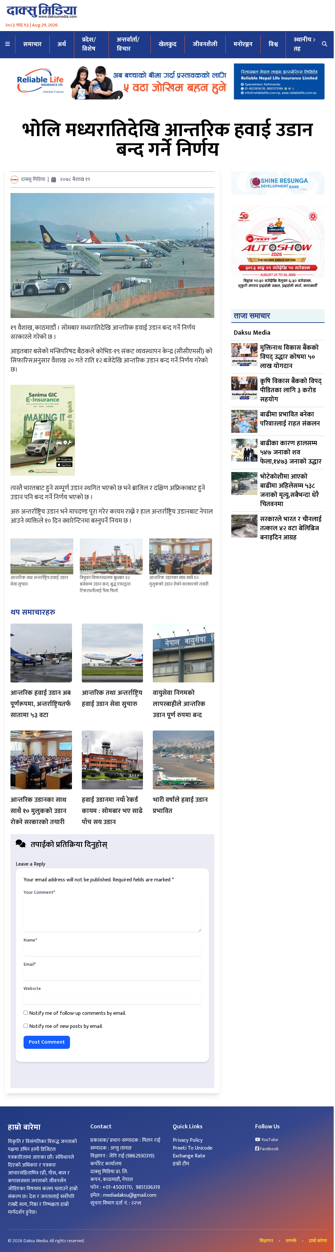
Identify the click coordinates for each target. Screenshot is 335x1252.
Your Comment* (39, 892)
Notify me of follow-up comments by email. (77, 1013)
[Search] (324, 44)
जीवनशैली (205, 44)
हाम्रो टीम (181, 1163)
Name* (30, 940)
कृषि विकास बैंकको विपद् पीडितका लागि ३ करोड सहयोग (291, 390)
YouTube (269, 1140)
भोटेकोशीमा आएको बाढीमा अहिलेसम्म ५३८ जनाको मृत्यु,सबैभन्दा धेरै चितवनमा (289, 490)
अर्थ (62, 44)
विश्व (273, 44)
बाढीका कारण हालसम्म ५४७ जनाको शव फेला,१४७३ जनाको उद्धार (291, 452)
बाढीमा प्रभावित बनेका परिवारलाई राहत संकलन (290, 419)
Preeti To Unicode (192, 1148)
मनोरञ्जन (243, 44)
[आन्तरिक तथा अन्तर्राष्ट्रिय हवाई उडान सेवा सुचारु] (41, 556)
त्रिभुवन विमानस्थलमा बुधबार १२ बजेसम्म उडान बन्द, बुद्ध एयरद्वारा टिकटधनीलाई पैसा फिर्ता (105, 584)
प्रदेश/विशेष (89, 44)
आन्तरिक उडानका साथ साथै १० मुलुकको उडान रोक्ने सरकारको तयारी (178, 581)
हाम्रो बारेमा (318, 1241)
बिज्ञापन (266, 1241)
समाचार (32, 44)
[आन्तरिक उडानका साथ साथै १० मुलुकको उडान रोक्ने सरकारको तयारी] (180, 556)
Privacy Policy (188, 1140)
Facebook (268, 1149)
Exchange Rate (189, 1156)
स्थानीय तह (302, 44)
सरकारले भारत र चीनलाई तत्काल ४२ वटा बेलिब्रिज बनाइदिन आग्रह (291, 528)
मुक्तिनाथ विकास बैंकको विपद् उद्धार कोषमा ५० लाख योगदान (289, 357)
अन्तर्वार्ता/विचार (128, 44)
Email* (30, 964)
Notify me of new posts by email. (66, 1026)
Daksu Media (252, 332)
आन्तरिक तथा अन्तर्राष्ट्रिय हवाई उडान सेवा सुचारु (39, 581)
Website (32, 988)
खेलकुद (168, 44)
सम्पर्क (291, 1241)
